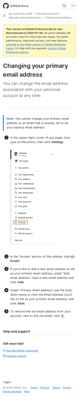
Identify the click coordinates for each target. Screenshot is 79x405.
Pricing (67, 387)
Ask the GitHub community (23, 350)
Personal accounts (47, 13)
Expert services (12, 391)
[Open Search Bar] (64, 6)
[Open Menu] (73, 6)
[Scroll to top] (71, 397)
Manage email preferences (25, 17)
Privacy (44, 387)
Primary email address (58, 17)
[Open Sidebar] (4, 15)
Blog (27, 391)
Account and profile (20, 13)
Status (56, 387)
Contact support (16, 355)
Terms (33, 387)
